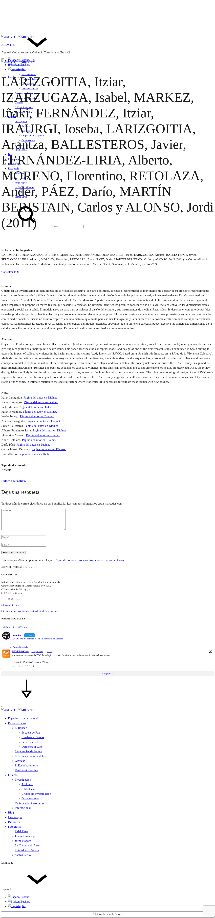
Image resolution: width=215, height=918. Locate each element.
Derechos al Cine (32, 746)
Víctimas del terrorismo (29, 803)
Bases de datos (16, 65)
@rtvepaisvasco (37, 651)
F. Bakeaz (19, 70)
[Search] (42, 226)
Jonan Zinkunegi (25, 836)
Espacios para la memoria (23, 718)
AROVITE (8, 44)
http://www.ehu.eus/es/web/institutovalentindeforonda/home (29, 611)
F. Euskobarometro (26, 765)
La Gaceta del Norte (27, 845)
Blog (11, 812)
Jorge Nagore (23, 840)
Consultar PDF (10, 272)
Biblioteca (14, 822)
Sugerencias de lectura (28, 751)
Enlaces (12, 775)
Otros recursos (30, 798)
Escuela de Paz (31, 732)
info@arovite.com (10, 605)
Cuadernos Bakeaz (33, 737)
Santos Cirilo (23, 855)
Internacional (23, 807)
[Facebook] (8, 627)
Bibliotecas (28, 789)
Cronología (15, 817)
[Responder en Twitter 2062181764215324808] (14, 666)
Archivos (27, 784)
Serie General (30, 742)
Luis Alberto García (27, 850)
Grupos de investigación (36, 793)
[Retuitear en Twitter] (10, 646)
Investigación (23, 779)
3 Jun (49, 651)
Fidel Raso (21, 831)
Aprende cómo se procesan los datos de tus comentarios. (90, 560)
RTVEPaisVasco (20, 651)
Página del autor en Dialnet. (41, 397)
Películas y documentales (30, 756)
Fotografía (14, 826)
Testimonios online (26, 770)
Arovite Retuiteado (20, 647)
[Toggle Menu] (2, 58)
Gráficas (20, 760)
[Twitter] (22, 627)
